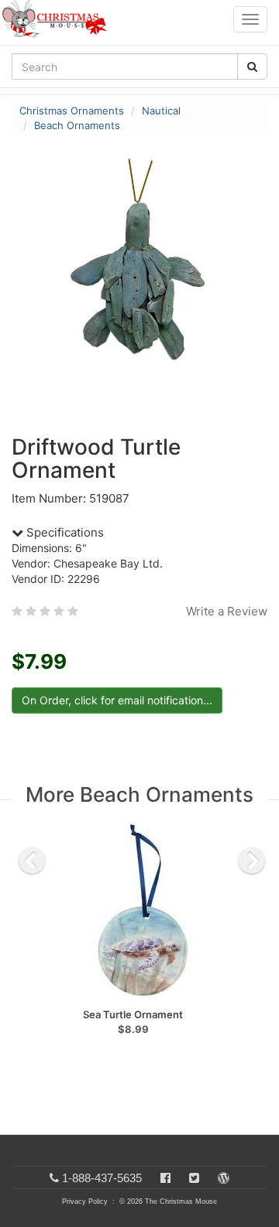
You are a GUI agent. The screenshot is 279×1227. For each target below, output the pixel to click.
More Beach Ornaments (139, 794)
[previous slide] (31, 860)
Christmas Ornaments (71, 110)
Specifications (63, 532)
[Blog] (223, 1177)
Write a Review (226, 611)
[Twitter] (194, 1177)
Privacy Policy (85, 1201)
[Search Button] (252, 66)
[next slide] (251, 860)
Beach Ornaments (77, 125)
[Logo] (59, 19)
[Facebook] (165, 1177)
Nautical (161, 110)
